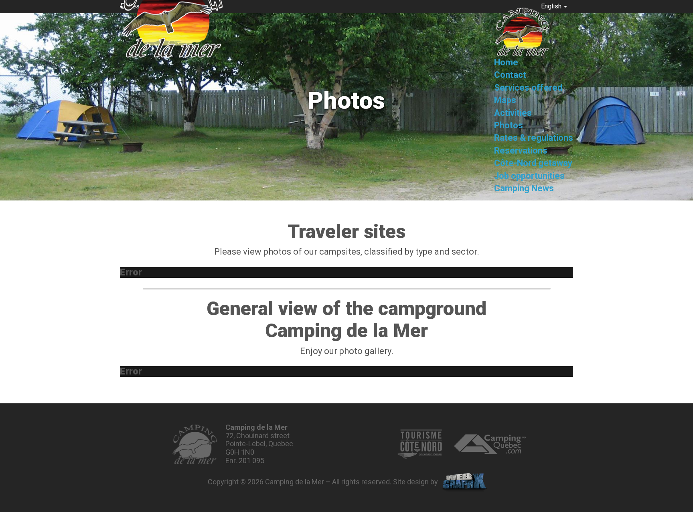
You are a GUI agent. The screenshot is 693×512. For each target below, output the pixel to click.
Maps (505, 100)
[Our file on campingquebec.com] (490, 444)
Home (506, 62)
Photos (508, 125)
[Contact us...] (195, 444)
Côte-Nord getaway (533, 163)
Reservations (520, 151)
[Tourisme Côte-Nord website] (419, 444)
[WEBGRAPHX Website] (465, 482)
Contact (510, 75)
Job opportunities (529, 176)
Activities (513, 113)
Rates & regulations (533, 138)
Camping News (524, 188)
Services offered (528, 88)
